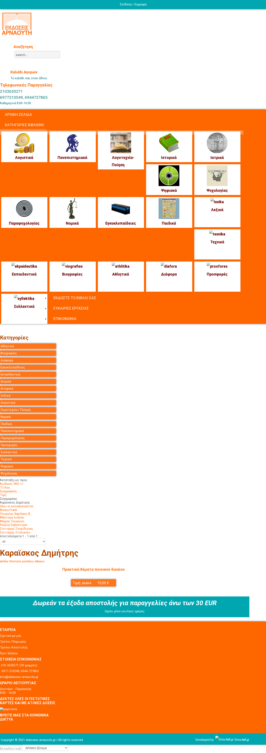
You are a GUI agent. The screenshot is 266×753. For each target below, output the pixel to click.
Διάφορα (169, 274)
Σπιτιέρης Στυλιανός (15, 532)
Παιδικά (169, 223)
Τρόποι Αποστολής (14, 647)
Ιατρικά (217, 157)
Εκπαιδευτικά (24, 274)
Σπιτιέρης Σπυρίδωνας (16, 529)
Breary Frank (8, 510)
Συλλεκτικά (24, 306)
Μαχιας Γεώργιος (12, 521)
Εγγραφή (141, 4)
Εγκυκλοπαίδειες (120, 223)
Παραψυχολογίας (24, 223)
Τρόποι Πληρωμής (13, 641)
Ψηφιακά (169, 190)
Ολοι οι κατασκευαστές (17, 506)
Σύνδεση (126, 4)
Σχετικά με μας (10, 636)
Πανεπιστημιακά (72, 157)
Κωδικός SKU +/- (12, 484)
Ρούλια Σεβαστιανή (13, 525)
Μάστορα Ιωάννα (12, 517)
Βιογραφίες (72, 274)
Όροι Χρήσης (9, 653)
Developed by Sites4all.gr (222, 740)
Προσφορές (217, 274)
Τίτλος (5, 487)
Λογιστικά (24, 157)
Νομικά (72, 223)
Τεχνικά (217, 242)
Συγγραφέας (8, 491)
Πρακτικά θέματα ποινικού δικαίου (93, 569)
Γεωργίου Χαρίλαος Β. (15, 514)
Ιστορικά (169, 157)
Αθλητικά (120, 274)
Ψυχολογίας (217, 190)
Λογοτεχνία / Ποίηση (16, 410)
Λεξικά (217, 209)
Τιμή (3, 495)
